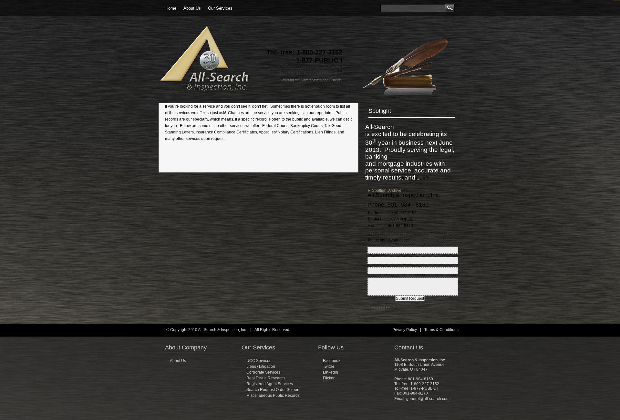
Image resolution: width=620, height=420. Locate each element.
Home (170, 8)
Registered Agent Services (269, 384)
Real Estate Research (265, 378)
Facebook (331, 360)
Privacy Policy (404, 329)
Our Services (220, 8)
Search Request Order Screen (272, 389)
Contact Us (408, 347)
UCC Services (258, 360)
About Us (192, 8)
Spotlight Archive (385, 190)
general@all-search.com (428, 398)
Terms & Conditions (441, 329)
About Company (186, 347)
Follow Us (331, 347)
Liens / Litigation (260, 366)
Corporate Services (263, 372)
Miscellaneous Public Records (273, 395)
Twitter (328, 366)
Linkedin (330, 372)
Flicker (329, 378)
